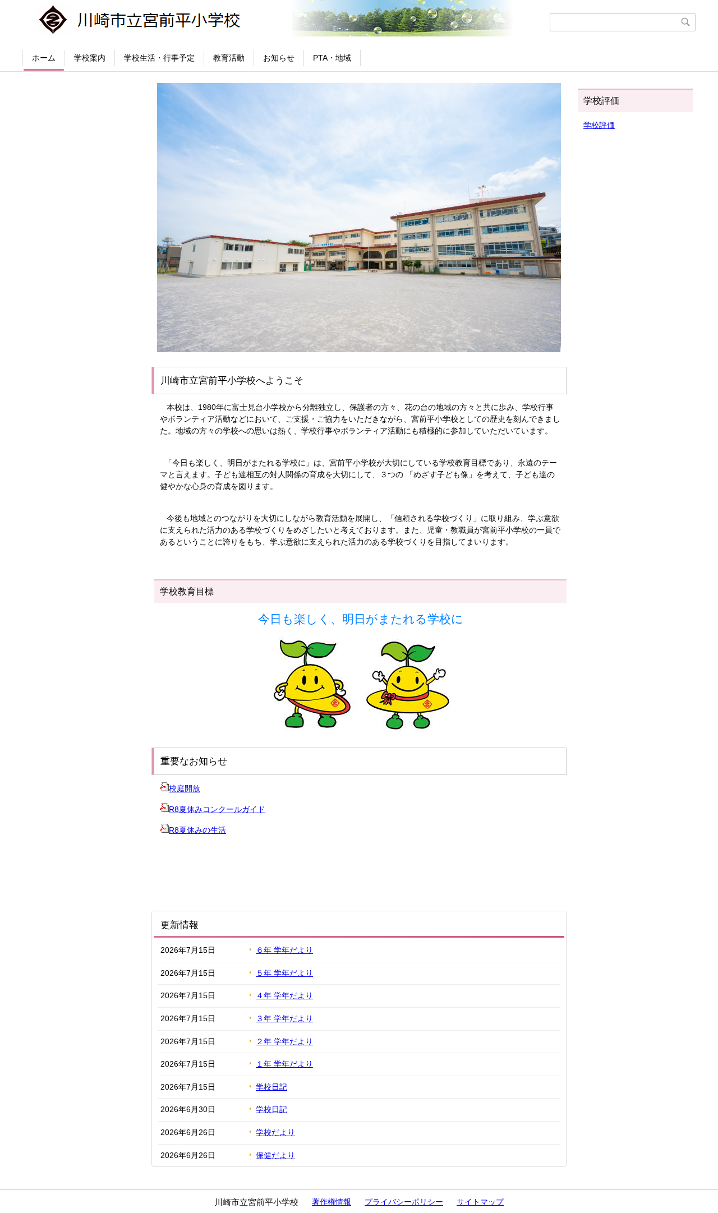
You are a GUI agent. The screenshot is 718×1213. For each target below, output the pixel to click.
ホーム (44, 57)
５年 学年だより (284, 972)
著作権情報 (331, 1201)
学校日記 (271, 1086)
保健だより (275, 1155)
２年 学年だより (284, 1041)
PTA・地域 (332, 57)
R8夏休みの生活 (197, 829)
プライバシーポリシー (404, 1201)
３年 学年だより (284, 1018)
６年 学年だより (284, 950)
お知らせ (278, 57)
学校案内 (89, 57)
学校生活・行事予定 (159, 57)
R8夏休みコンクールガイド (217, 809)
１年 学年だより (284, 1063)
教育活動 (229, 57)
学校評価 (599, 125)
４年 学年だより (284, 995)
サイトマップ (480, 1201)
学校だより (275, 1132)
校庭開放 (184, 788)
